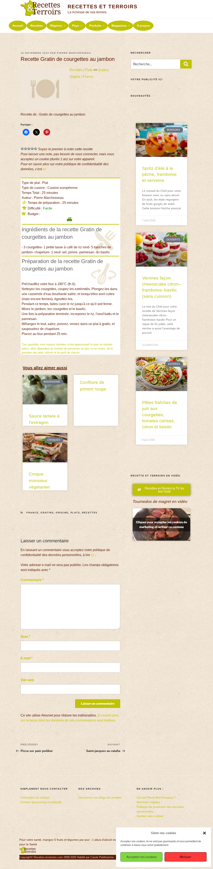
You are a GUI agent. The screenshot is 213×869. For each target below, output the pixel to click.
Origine (74, 76)
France (88, 76)
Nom (25, 636)
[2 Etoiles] (25, 148)
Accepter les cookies (141, 857)
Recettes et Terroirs (102, 6)
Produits (95, 25)
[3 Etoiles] (29, 148)
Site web (27, 680)
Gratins (103, 70)
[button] (204, 833)
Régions (56, 25)
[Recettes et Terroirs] (27, 852)
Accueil (17, 25)
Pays (75, 25)
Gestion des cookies (150, 816)
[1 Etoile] (22, 148)
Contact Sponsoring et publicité (40, 802)
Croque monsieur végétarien (39, 480)
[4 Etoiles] (32, 148)
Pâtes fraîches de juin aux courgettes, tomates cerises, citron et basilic (159, 414)
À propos (143, 25)
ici (44, 169)
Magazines (119, 25)
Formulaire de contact (34, 797)
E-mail (26, 658)
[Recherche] (186, 64)
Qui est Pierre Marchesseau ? (156, 797)
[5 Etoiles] (35, 148)
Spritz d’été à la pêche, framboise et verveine (159, 174)
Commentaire (32, 580)
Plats (89, 70)
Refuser (185, 857)
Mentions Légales (148, 802)
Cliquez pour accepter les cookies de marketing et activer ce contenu (161, 524)
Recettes (36, 25)
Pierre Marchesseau (74, 53)
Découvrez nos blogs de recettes (100, 797)
